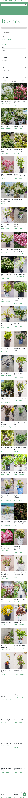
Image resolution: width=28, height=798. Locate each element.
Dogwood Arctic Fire (19, 472)
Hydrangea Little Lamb (5, 496)
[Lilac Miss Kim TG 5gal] (20, 589)
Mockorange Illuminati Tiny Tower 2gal (20, 573)
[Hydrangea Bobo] (20, 116)
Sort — (2, 32)
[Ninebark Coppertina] (20, 612)
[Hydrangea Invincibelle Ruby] (7, 537)
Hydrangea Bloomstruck (4, 646)
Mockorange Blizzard (20, 720)
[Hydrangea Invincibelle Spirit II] (20, 240)
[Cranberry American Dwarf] (7, 783)
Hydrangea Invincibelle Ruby (5, 547)
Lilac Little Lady (18, 324)
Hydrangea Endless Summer (19, 496)
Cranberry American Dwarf (6, 793)
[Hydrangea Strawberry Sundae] (20, 91)
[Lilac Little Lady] (20, 314)
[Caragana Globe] (7, 339)
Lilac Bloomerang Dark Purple (20, 225)
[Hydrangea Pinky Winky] (20, 190)
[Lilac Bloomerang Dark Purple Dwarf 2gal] (7, 190)
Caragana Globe (5, 348)
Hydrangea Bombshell (7, 249)
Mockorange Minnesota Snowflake (20, 175)
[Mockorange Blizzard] (20, 710)
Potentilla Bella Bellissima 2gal (18, 744)
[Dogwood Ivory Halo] (20, 264)
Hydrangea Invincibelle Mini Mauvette (5, 574)
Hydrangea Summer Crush (19, 349)
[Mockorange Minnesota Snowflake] (20, 164)
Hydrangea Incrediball (7, 101)
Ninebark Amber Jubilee (5, 695)
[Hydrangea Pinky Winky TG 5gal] (20, 140)
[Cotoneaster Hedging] (20, 388)
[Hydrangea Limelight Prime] (7, 140)
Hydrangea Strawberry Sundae (20, 102)
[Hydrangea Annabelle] (7, 116)
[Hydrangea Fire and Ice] (20, 758)
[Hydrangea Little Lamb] (7, 486)
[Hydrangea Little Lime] (7, 289)
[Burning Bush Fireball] (20, 636)
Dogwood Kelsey (5, 472)
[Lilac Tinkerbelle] (7, 589)
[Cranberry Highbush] (7, 710)
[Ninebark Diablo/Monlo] (7, 413)
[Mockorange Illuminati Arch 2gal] (20, 438)
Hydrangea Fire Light (6, 743)
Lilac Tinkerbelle (5, 599)
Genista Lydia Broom (6, 622)
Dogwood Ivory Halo (19, 274)
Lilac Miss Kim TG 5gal (20, 599)
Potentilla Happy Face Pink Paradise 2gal (20, 522)
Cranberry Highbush (6, 720)
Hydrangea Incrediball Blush (7, 175)
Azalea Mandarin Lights (5, 671)
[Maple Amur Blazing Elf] (7, 314)
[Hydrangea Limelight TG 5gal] (7, 388)
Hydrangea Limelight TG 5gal (6, 398)
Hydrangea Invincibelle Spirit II (19, 250)
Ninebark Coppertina (19, 622)
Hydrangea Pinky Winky (18, 200)
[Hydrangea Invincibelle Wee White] (20, 537)
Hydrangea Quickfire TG (6, 522)
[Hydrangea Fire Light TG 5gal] (7, 438)
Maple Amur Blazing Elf (6, 324)
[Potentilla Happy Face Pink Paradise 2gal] (20, 511)
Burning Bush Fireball (19, 645)
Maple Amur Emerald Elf (19, 423)
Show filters (14, 28)
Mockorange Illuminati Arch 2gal (20, 448)
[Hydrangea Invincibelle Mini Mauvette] (7, 563)
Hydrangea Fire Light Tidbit (6, 275)
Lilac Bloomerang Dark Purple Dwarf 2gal (7, 200)
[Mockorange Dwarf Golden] (20, 783)
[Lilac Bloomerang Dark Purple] (20, 215)
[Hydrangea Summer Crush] (20, 339)
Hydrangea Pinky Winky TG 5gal (18, 150)
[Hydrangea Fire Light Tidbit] (7, 264)
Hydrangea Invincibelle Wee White (18, 548)
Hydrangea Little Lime (7, 299)
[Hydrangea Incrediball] (7, 91)
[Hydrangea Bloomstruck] (7, 636)
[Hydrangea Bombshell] (7, 240)
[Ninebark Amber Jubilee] (7, 685)
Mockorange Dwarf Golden (19, 793)
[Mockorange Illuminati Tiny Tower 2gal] (20, 563)
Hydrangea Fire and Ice (19, 769)
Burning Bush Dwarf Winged (6, 769)
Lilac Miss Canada (19, 695)
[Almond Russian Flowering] (20, 363)
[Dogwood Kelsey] (7, 462)
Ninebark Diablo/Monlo (5, 423)
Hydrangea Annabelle (7, 126)
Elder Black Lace (5, 373)
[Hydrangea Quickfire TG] (7, 511)
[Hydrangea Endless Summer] (20, 486)
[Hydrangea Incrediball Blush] (7, 164)
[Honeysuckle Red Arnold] (20, 660)
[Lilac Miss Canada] (20, 685)
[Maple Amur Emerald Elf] (20, 413)
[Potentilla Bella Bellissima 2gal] (20, 734)
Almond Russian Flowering (18, 374)
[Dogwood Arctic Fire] (20, 462)
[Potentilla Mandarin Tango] (20, 289)
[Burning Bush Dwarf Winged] (7, 758)
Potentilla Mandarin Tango (19, 299)
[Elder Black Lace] (7, 363)
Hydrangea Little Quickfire (5, 225)
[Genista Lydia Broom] (7, 612)
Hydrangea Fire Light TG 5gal (6, 448)
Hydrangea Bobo (18, 126)
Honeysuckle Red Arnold (19, 671)
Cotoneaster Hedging (20, 398)
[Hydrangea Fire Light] (7, 734)
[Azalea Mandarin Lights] (7, 660)
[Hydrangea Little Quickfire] (7, 215)
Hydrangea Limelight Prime (6, 150)
